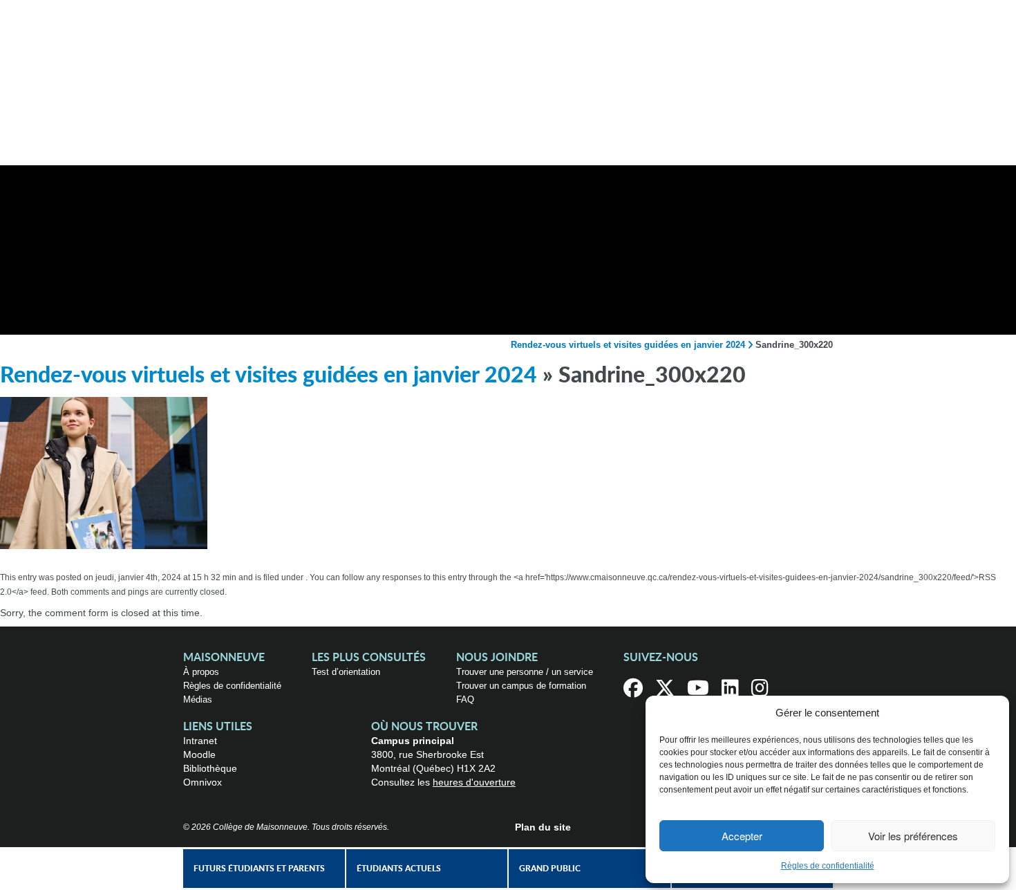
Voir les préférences (913, 835)
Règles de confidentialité (827, 866)
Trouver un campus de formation (521, 685)
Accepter (742, 835)
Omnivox (202, 782)
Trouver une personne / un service (524, 672)
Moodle (199, 754)
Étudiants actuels (399, 868)
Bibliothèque (210, 768)
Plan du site (543, 827)
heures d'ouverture (474, 782)
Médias (197, 699)
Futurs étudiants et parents (259, 868)
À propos (201, 672)
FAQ (465, 699)
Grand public (550, 868)
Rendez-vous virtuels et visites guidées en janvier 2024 (628, 345)
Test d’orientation (346, 672)
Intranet (200, 740)
